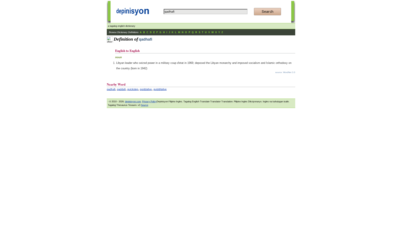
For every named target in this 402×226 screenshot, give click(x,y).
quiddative (146, 89)
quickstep (132, 89)
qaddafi (121, 89)
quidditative (160, 89)
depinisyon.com (133, 101)
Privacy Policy (149, 101)
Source (144, 105)
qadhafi (111, 89)
